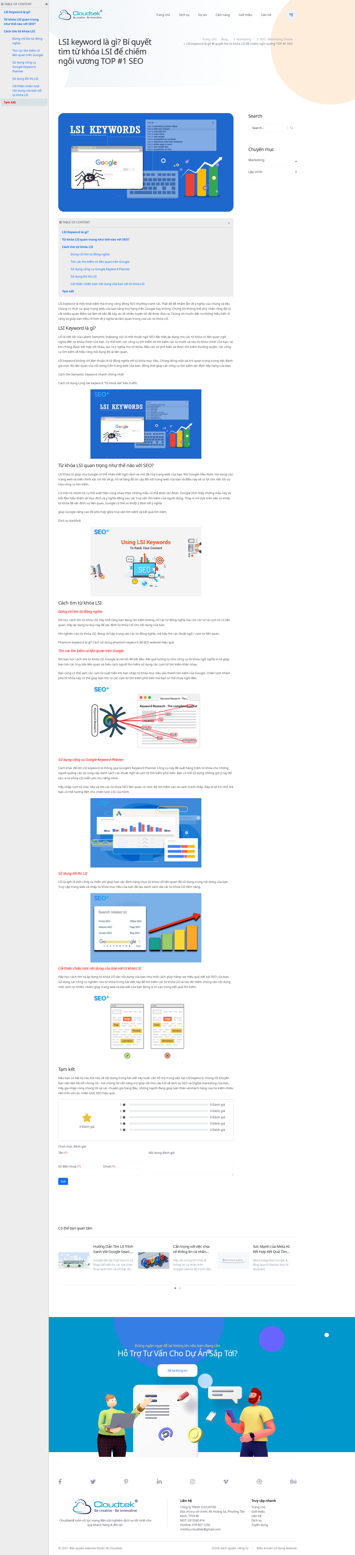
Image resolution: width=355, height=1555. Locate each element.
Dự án (202, 15)
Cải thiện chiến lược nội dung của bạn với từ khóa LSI (107, 284)
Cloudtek (115, 1548)
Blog (224, 39)
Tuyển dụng (259, 1525)
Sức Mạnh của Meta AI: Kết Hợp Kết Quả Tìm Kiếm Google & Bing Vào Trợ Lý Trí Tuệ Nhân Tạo (273, 1249)
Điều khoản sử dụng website (277, 1548)
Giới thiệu (245, 15)
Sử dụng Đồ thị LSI (84, 276)
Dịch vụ (184, 15)
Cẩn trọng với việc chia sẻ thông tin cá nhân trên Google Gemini (191, 1249)
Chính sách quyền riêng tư (230, 1548)
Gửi (63, 1181)
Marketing (243, 39)
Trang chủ (163, 15)
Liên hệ (266, 15)
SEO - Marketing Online (276, 39)
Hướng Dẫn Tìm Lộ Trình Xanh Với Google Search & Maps (113, 1249)
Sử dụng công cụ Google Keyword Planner (100, 269)
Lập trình (255, 172)
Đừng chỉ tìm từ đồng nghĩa (90, 254)
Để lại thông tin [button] (177, 1370)
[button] (229, 223)
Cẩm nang (223, 15)
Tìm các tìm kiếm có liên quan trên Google (100, 262)
